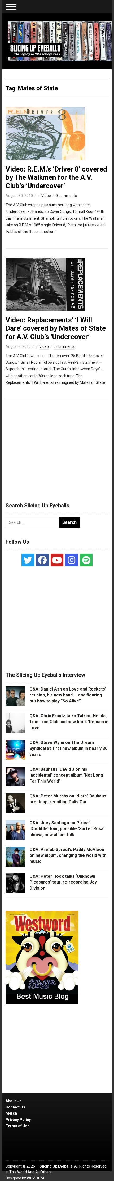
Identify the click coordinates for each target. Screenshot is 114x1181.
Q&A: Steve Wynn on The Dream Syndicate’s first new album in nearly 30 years (68, 748)
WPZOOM (35, 1178)
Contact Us (15, 1107)
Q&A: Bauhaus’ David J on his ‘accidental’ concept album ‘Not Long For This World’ (66, 775)
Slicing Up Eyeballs (56, 1166)
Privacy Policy (18, 1119)
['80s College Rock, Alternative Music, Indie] (60, 41)
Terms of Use (17, 1126)
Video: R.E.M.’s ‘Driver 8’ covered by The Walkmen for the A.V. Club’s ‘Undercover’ (56, 177)
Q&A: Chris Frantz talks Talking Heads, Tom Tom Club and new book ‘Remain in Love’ (68, 721)
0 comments (66, 195)
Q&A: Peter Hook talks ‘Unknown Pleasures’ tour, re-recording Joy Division (63, 882)
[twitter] (27, 560)
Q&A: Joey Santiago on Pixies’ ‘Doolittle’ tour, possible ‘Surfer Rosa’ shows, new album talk (66, 828)
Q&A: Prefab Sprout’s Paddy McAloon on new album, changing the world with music (67, 855)
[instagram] (71, 560)
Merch (11, 1113)
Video (46, 195)
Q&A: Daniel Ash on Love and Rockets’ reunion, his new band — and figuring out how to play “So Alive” (67, 695)
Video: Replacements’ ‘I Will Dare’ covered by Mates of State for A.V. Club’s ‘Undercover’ (56, 328)
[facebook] (42, 560)
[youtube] (57, 560)
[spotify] (86, 560)
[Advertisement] (57, 448)
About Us (13, 1101)
